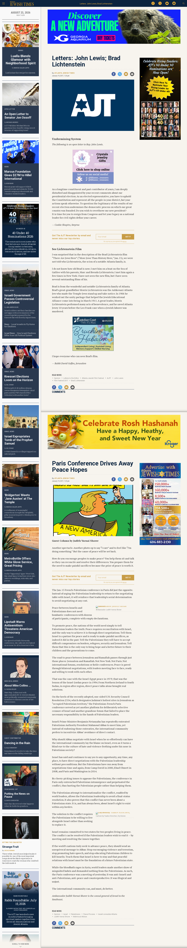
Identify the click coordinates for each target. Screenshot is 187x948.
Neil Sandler (27, 908)
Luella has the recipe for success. (20, 72)
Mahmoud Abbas (80, 917)
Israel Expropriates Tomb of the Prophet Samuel (18, 440)
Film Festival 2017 (61, 381)
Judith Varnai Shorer (62, 917)
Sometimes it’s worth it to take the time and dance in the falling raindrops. (20, 752)
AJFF (109, 378)
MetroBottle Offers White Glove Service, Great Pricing (18, 562)
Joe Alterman (9, 850)
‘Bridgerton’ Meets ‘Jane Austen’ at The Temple (18, 498)
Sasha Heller (11, 689)
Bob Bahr (9, 183)
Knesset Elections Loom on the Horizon (18, 378)
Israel (65, 914)
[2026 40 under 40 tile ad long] (160, 139)
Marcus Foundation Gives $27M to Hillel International (17, 175)
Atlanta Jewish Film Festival (93, 378)
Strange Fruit (10, 846)
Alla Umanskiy (11, 748)
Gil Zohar (10, 385)
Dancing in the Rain (17, 743)
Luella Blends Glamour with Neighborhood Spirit (21, 59)
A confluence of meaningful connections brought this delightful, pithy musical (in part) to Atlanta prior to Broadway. (20, 513)
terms (124, 241)
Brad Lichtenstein (78, 381)
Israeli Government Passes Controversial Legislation (19, 299)
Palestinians (75, 914)
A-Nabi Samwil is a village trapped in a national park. (20, 452)
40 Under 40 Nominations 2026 (20, 234)
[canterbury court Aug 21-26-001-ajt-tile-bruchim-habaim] (93, 350)
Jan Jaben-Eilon (12, 307)
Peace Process (89, 914)
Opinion (57, 378)
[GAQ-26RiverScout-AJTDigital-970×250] (114, 43)
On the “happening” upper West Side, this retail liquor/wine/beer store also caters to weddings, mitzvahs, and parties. (19, 577)
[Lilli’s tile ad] (93, 183)
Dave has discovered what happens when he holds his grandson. (19, 804)
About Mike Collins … (17, 685)
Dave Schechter (12, 800)
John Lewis (118, 378)
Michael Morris (12, 122)
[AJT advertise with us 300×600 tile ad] (160, 544)
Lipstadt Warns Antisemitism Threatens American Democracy (18, 627)
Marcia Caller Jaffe (21, 68)
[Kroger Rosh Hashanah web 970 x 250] (114, 448)
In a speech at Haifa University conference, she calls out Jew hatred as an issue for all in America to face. (19, 642)
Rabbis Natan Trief (15, 908)
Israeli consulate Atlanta (107, 914)
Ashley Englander (20, 910)
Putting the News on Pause (17, 795)
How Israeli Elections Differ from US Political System (20, 334)
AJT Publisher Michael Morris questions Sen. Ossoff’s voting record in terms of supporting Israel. (19, 127)
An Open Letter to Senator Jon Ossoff (17, 115)
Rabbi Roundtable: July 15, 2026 (21, 902)
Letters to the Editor (71, 378)
